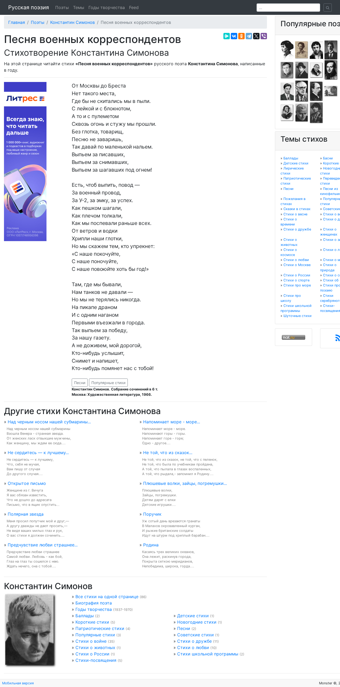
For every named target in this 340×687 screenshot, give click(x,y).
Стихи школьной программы (207, 653)
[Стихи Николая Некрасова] (316, 91)
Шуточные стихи (297, 316)
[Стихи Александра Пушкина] (287, 112)
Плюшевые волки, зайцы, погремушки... (185, 483)
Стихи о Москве (297, 265)
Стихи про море (297, 285)
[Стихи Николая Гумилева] (331, 49)
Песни (79, 382)
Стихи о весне (295, 214)
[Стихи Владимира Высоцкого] (316, 49)
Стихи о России (92, 653)
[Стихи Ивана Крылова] (316, 69)
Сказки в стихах (297, 209)
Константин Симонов (72, 22)
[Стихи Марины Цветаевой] (316, 112)
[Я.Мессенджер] (226, 36)
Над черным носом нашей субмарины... (49, 421)
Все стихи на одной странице (106, 596)
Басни (328, 158)
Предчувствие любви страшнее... (43, 544)
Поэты (62, 7)
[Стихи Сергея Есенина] (301, 69)
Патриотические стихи (99, 628)
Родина (151, 544)
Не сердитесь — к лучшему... (38, 452)
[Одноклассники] (241, 36)
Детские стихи (193, 615)
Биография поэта (93, 603)
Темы (78, 7)
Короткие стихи (92, 622)
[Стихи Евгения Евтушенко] (287, 69)
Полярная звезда (26, 514)
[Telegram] (249, 36)
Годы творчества (106, 7)
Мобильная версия (18, 683)
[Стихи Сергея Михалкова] (301, 91)
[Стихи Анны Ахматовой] (287, 49)
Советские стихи (195, 634)
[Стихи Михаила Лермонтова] (331, 69)
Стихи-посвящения (95, 660)
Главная (16, 22)
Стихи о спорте (296, 280)
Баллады (84, 615)
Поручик (152, 514)
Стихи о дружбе (194, 641)
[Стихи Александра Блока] (301, 49)
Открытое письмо (27, 483)
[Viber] (264, 36)
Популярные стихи (108, 382)
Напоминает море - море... (171, 421)
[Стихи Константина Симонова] (301, 112)
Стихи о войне (91, 641)
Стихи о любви (193, 647)
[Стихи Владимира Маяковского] (287, 91)
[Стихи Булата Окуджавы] (331, 91)
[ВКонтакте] (234, 36)
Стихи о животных (95, 647)
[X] (256, 36)
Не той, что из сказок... (167, 452)
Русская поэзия (28, 7)
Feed (134, 7)
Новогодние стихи (196, 622)
